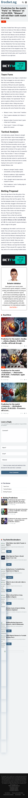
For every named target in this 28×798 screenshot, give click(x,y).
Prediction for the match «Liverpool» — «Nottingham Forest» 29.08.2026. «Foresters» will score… (13, 407)
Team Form (6, 486)
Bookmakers (18, 794)
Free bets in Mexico (14, 790)
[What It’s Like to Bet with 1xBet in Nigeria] (3, 591)
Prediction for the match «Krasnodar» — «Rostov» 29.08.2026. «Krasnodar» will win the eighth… (18, 511)
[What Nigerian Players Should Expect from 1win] (3, 559)
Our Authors (7, 792)
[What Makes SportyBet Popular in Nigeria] (3, 552)
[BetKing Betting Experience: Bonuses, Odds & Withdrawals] (3, 633)
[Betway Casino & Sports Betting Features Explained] (3, 619)
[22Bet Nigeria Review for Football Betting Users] (3, 647)
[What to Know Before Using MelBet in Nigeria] (3, 606)
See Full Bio (13, 307)
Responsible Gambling (8, 794)
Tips (4, 21)
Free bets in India (14, 788)
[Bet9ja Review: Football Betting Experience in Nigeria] (3, 580)
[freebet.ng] (9, 2)
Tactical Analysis (7, 489)
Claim (9, 551)
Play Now (10, 577)
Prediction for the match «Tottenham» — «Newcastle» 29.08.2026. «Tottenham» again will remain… (13, 374)
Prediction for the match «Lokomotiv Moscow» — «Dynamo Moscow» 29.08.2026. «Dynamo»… (17, 520)
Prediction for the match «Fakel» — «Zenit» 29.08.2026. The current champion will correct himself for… (17, 501)
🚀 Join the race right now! (20, 66)
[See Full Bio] (18, 307)
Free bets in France (14, 786)
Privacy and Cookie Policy (17, 792)
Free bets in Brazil (14, 789)
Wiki (24, 794)
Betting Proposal (7, 491)
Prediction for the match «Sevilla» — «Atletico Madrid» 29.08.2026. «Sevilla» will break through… (14, 341)
